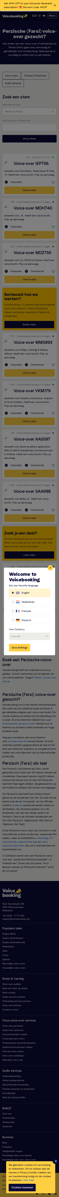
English (26, 592)
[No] (55, 1161)
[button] (29, 5)
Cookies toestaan (22, 1187)
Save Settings (20, 647)
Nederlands (28, 601)
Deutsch (26, 620)
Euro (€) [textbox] (15, 636)
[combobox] (29, 636)
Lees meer (28, 1180)
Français (26, 611)
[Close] (50, 567)
